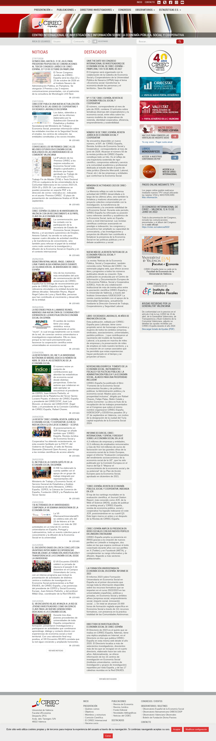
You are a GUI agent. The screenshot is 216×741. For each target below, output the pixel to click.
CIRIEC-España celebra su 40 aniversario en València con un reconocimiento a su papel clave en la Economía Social (55, 213)
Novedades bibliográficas (124, 713)
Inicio (86, 701)
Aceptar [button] (176, 729)
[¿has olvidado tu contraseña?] (89, 41)
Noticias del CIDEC (122, 716)
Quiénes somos (92, 709)
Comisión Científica (94, 717)
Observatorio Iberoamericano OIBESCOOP (162, 712)
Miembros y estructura (95, 715)
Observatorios (144, 9)
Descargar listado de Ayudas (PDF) (158, 329)
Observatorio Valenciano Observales (159, 715)
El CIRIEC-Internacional (96, 720)
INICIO (139, 2)
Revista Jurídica (120, 707)
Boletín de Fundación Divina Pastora (159, 717)
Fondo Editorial (120, 710)
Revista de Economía (123, 704)
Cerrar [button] (108, 736)
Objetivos (89, 712)
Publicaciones (65, 9)
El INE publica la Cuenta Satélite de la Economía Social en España (52, 463)
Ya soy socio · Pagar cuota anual (157, 142)
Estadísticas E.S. (169, 9)
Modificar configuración (196, 729)
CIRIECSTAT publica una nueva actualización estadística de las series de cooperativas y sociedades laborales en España (55, 107)
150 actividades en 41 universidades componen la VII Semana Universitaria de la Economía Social (55, 507)
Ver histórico (55, 651)
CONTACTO (150, 2)
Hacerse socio (91, 723)
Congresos (124, 9)
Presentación (42, 9)
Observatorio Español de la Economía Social (163, 709)
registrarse (103, 41)
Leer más (74, 97)
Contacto (146, 722)
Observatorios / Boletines (154, 706)
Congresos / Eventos (151, 701)
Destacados (118, 720)
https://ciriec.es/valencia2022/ (156, 227)
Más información (149, 197)
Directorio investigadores (96, 9)
